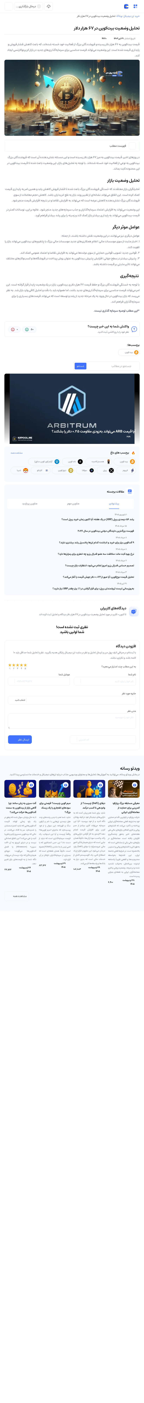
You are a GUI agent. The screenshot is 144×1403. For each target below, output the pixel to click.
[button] (135, 6)
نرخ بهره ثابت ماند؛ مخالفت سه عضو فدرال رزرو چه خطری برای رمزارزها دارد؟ (96, 554)
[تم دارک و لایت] (8, 6)
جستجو (80, 366)
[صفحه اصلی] (126, 6)
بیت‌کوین (134, 163)
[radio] (10, 666)
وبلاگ (119, 16)
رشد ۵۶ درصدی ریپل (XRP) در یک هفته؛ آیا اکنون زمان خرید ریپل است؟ (97, 519)
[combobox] (72, 700)
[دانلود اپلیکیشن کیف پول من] (48, 6)
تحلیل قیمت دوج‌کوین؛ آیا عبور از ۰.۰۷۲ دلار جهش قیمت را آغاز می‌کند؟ (98, 577)
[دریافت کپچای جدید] (74, 739)
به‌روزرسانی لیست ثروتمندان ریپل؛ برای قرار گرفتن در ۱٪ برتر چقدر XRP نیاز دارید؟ (93, 589)
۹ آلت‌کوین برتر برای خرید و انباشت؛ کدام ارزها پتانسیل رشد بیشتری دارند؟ (96, 543)
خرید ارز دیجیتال (131, 16)
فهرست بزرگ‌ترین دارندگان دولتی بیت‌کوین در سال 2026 (106, 531)
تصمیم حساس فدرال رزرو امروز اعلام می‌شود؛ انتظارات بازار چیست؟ (99, 566)
